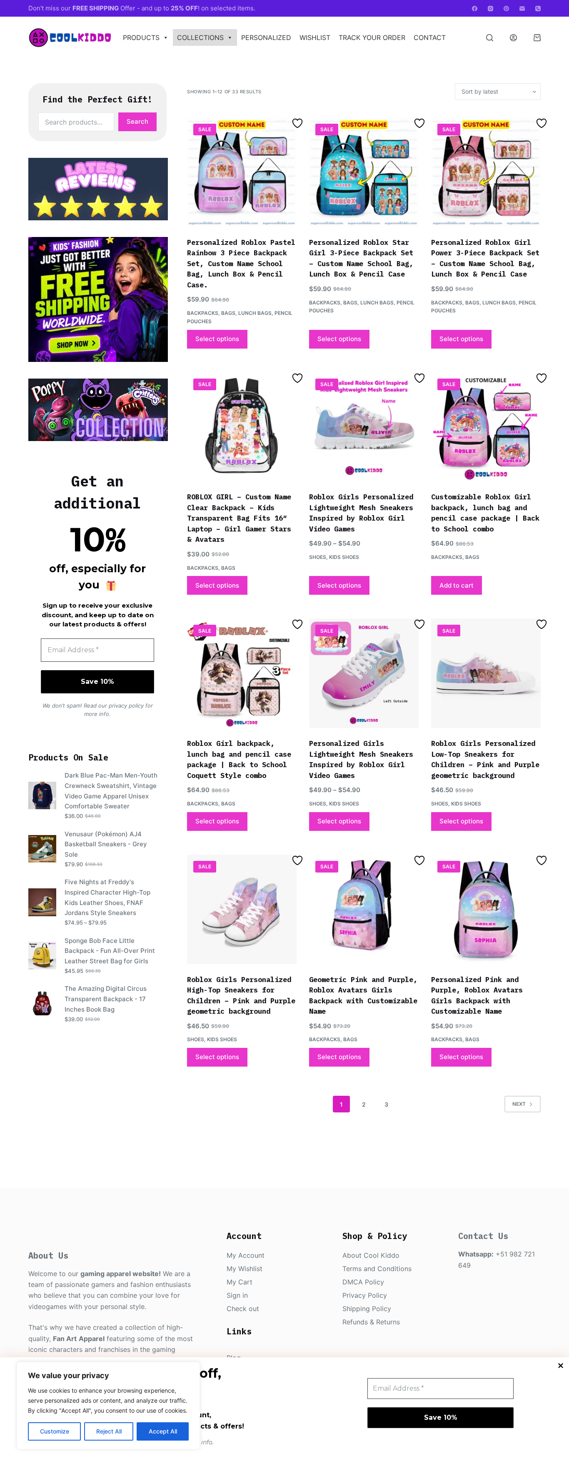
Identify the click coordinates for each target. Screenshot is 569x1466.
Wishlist (314, 37)
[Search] (489, 37)
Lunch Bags (255, 313)
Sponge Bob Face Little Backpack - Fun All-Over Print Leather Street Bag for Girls (110, 951)
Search (137, 121)
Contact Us (483, 1236)
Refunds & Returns (371, 1322)
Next (519, 1104)
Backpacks (202, 313)
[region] (108, 1405)
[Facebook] (474, 8)
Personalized (266, 37)
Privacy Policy (364, 1295)
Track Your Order (372, 37)
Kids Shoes (344, 557)
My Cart (239, 1282)
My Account (246, 1255)
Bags (228, 313)
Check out (243, 1308)
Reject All (109, 1431)
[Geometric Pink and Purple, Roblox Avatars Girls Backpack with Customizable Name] (364, 909)
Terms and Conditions (377, 1268)
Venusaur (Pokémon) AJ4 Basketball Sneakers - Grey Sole (106, 844)
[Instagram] (490, 8)
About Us (48, 1255)
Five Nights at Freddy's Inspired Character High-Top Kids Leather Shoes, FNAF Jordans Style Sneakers (107, 897)
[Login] (513, 37)
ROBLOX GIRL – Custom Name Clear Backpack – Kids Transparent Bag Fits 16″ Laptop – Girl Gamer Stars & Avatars (239, 518)
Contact (430, 37)
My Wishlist (244, 1268)
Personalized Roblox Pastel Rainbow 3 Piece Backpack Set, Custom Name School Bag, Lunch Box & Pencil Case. (241, 263)
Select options (217, 339)
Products (141, 37)
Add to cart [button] (456, 585)
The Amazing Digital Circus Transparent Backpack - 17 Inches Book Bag (106, 999)
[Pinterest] (506, 8)
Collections (200, 37)
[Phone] (538, 8)
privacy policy (126, 705)
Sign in (237, 1295)
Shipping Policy (366, 1308)
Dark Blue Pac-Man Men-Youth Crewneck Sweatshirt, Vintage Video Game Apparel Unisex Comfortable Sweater (111, 790)
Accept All (163, 1431)
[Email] (522, 8)
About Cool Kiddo (370, 1255)
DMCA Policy (363, 1282)
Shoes (317, 557)
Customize (54, 1431)
